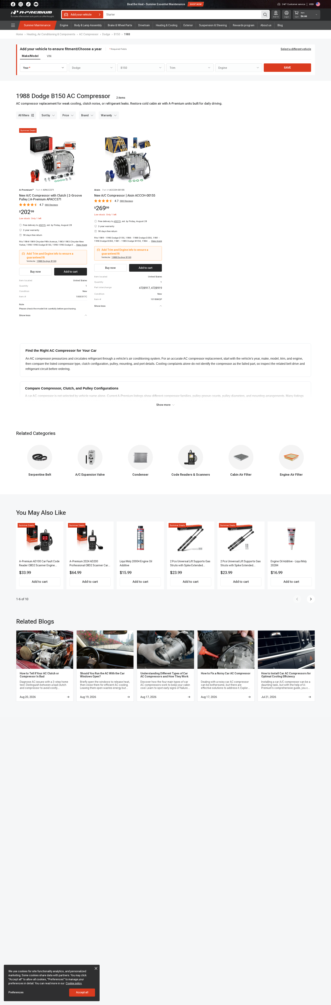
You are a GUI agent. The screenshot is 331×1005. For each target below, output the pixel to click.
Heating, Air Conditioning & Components (51, 34)
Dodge (106, 34)
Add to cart (40, 582)
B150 (117, 34)
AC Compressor (88, 34)
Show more (163, 404)
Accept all (82, 992)
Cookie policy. (74, 983)
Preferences (16, 992)
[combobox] (43, 68)
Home (19, 34)
